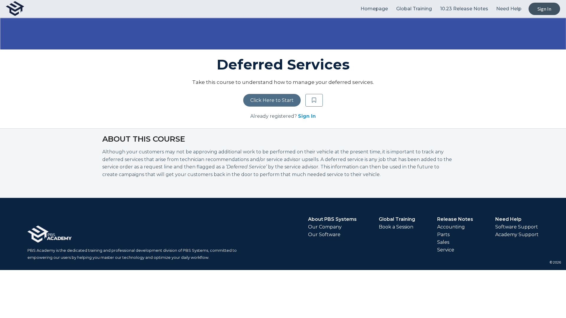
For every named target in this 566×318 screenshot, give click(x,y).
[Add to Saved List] (314, 100)
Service (445, 250)
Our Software (324, 234)
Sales (443, 242)
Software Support (516, 227)
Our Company (325, 227)
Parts (443, 234)
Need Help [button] (508, 8)
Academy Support (517, 234)
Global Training (414, 8)
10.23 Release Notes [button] (464, 8)
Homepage (375, 8)
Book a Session (396, 227)
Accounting (451, 227)
